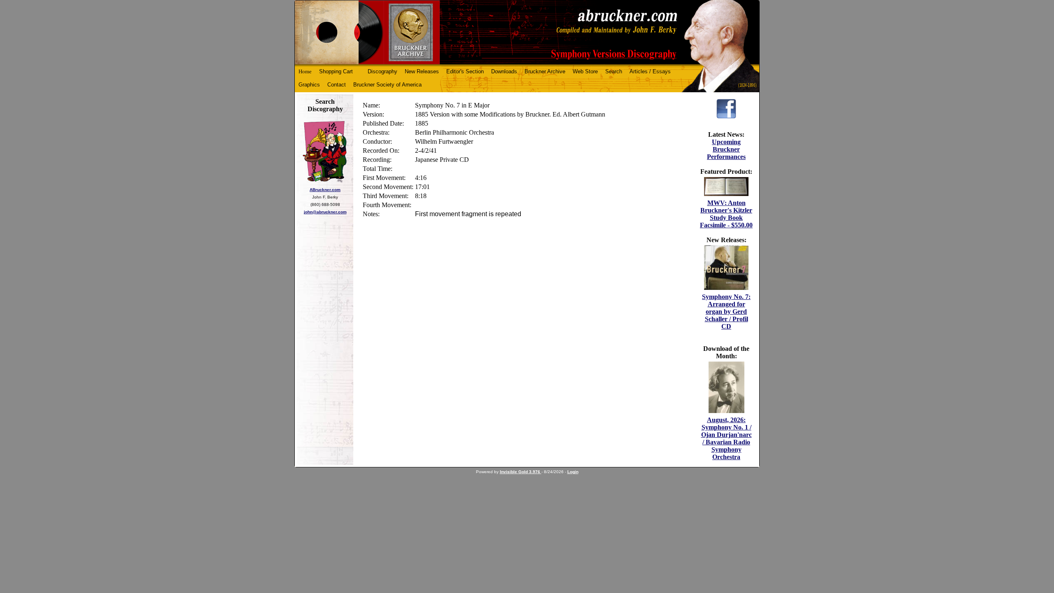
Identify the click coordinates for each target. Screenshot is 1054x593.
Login (572, 471)
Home (305, 71)
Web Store (585, 71)
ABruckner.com (325, 189)
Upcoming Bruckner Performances (726, 149)
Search (613, 71)
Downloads (504, 71)
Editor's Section (465, 71)
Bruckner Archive (545, 71)
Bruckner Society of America (387, 85)
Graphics (309, 85)
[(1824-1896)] (527, 32)
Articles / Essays (650, 71)
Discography (382, 71)
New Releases (422, 71)
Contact (336, 85)
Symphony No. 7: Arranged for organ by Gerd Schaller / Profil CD (726, 311)
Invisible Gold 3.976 (520, 471)
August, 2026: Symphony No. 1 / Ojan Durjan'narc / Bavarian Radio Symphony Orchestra (726, 438)
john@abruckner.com (325, 212)
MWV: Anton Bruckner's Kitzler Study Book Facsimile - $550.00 (726, 214)
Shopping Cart (336, 71)
